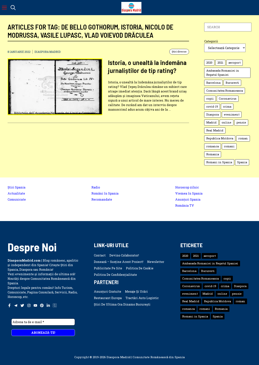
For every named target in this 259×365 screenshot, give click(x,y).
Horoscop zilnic (187, 187)
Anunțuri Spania (187, 199)
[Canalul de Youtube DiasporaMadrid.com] (35, 305)
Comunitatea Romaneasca (224, 90)
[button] (13, 7)
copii (210, 98)
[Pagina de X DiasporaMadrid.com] (22, 305)
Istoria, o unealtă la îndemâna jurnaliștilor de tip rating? (147, 66)
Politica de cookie (139, 268)
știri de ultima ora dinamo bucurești (122, 304)
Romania (212, 154)
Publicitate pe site (108, 268)
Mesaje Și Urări (136, 291)
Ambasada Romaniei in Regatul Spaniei (222, 73)
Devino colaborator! (124, 255)
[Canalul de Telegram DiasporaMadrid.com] (16, 305)
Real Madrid (214, 130)
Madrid (211, 122)
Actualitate (16, 193)
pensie (241, 122)
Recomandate (101, 199)
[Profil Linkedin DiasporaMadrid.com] (48, 305)
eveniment (231, 114)
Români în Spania (105, 193)
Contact (100, 255)
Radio (95, 187)
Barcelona (213, 82)
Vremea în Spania (188, 193)
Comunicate (17, 199)
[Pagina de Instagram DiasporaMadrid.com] (29, 305)
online (226, 122)
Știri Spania (16, 187)
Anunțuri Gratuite (107, 291)
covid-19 (212, 106)
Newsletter (155, 262)
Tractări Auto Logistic (142, 298)
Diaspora (212, 114)
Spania (242, 162)
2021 (220, 62)
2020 (209, 62)
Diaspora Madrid (48, 52)
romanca (212, 146)
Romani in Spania (219, 162)
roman (243, 138)
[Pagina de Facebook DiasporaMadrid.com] (9, 305)
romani (229, 146)
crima (227, 106)
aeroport (234, 62)
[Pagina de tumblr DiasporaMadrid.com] (55, 305)
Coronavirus (227, 98)
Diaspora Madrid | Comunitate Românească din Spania (146, 357)
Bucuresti (232, 82)
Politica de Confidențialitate (115, 275)
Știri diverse (179, 51)
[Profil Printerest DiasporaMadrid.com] (42, 305)
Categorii (211, 41)
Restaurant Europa (108, 298)
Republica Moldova (219, 138)
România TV (184, 205)
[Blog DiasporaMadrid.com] (131, 7)
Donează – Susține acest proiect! (118, 262)
